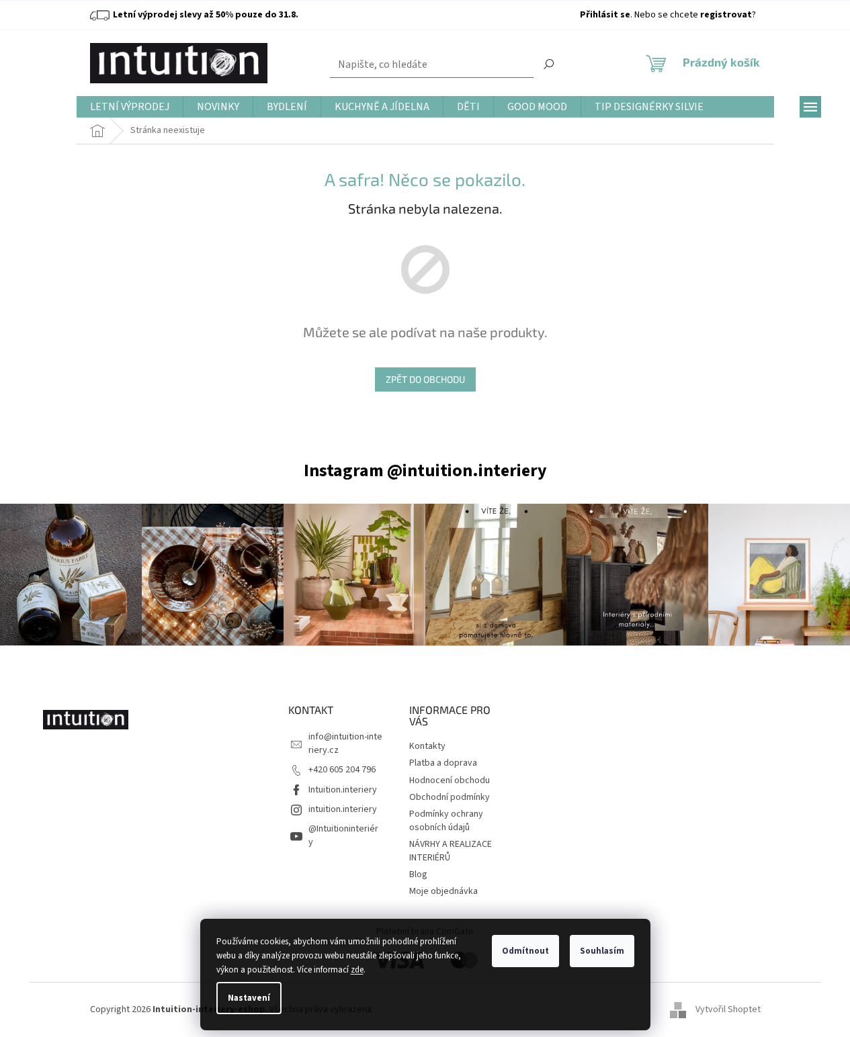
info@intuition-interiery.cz (345, 743)
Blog (418, 874)
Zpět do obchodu (425, 379)
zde (357, 970)
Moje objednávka (443, 891)
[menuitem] (130, 107)
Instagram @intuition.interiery (425, 470)
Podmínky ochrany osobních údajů (446, 820)
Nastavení (249, 998)
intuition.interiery (342, 809)
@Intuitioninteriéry (343, 835)
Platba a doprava (443, 763)
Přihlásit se (605, 14)
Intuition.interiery (342, 790)
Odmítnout (525, 951)
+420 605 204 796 (342, 769)
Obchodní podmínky (449, 797)
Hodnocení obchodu (449, 780)
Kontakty (427, 746)
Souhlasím (602, 951)
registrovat (726, 14)
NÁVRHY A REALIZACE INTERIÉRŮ (450, 851)
